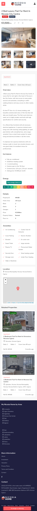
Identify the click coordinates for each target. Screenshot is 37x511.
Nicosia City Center (10, 416)
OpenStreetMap (21, 302)
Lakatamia (7, 435)
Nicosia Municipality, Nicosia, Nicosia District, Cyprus (17, 20)
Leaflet (8, 302)
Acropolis (7, 409)
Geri (5, 430)
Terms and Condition (7, 469)
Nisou (5, 442)
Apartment (7, 77)
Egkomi (6, 423)
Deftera (6, 421)
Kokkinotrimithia (9, 432)
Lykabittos (7, 439)
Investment (4, 459)
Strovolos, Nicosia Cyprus (13, 341)
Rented (5, 17)
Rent (16, 505)
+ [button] (5, 279)
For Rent (6, 313)
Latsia (6, 437)
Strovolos (7, 444)
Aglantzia (7, 414)
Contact (3, 472)
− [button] (5, 282)
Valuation (4, 463)
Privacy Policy (5, 466)
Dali (5, 418)
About (3, 456)
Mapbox (14, 302)
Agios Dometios (9, 411)
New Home (10, 505)
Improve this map (29, 302)
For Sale (4, 505)
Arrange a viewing (17, 508)
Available (13, 313)
